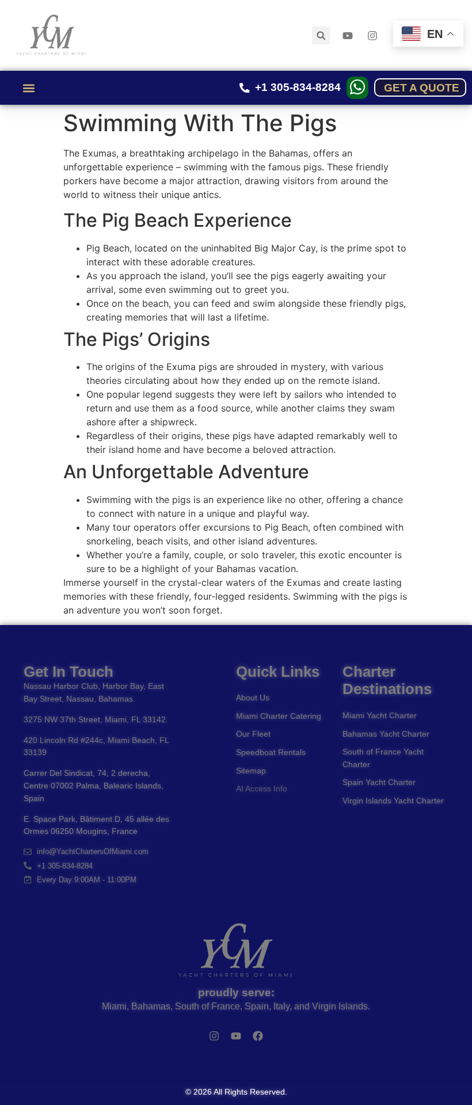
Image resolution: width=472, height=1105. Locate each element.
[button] (321, 35)
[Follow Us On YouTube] (349, 36)
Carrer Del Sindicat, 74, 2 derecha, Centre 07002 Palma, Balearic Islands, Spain (93, 785)
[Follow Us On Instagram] (374, 36)
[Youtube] (236, 1036)
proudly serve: (236, 992)
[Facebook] (258, 1036)
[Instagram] (214, 1036)
